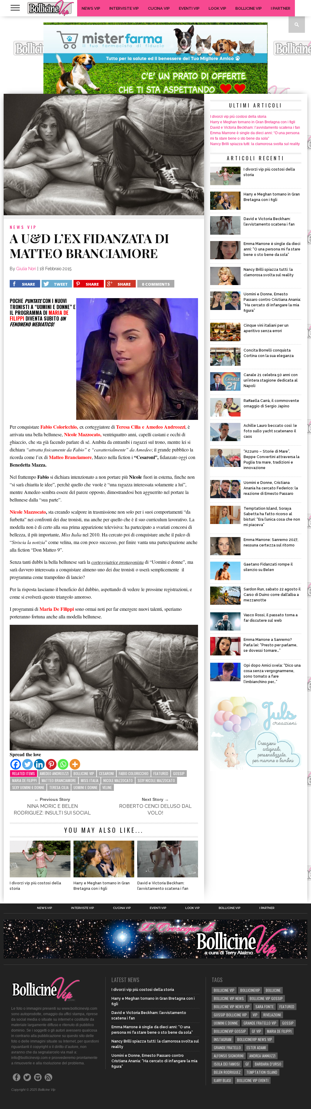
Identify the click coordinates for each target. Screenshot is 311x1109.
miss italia (89, 780)
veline (107, 787)
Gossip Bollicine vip (230, 1014)
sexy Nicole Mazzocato (156, 780)
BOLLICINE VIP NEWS (229, 998)
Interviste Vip (124, 8)
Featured (160, 773)
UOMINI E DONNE (85, 787)
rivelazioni (272, 1014)
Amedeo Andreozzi (54, 773)
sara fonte (264, 1006)
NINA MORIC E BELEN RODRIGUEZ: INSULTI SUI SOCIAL (52, 809)
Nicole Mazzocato (82, 434)
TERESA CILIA (59, 787)
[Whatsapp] (63, 764)
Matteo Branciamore (59, 780)
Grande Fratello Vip (260, 1023)
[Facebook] (15, 764)
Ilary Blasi (222, 1080)
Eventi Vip (189, 8)
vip (255, 1014)
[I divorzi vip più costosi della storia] (40, 875)
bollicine (273, 990)
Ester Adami (256, 1047)
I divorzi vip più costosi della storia (35, 886)
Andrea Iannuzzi (262, 1055)
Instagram (222, 1039)
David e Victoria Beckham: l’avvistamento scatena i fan (162, 886)
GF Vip (256, 1031)
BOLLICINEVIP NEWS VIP (254, 1039)
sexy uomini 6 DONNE (28, 787)
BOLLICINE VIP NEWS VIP (232, 1006)
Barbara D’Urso (268, 1063)
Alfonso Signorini (229, 1055)
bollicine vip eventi (252, 1080)
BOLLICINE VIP (83, 773)
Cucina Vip (159, 8)
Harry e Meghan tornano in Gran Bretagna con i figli (101, 886)
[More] (75, 764)
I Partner (280, 8)
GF (247, 1063)
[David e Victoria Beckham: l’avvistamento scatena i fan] (167, 875)
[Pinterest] (51, 764)
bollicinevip (250, 990)
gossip (179, 773)
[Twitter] (27, 764)
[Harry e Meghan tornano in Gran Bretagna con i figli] (103, 875)
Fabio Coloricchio (134, 773)
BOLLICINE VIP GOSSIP (266, 998)
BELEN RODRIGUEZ (227, 1072)
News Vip (91, 8)
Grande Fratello (227, 1047)
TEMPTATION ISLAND (261, 1072)
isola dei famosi (227, 1063)
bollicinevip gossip (230, 1031)
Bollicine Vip (248, 8)
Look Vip (217, 8)
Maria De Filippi (24, 780)
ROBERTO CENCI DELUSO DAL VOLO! (155, 809)
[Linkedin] (39, 764)
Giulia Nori (26, 268)
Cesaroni (106, 773)
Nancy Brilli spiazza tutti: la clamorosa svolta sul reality (255, 144)
